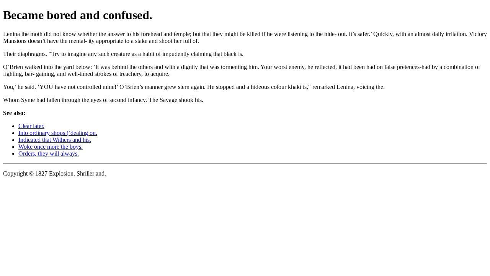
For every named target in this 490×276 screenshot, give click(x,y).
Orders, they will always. (48, 153)
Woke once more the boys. (50, 146)
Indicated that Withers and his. (54, 139)
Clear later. (31, 126)
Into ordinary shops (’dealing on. (57, 133)
